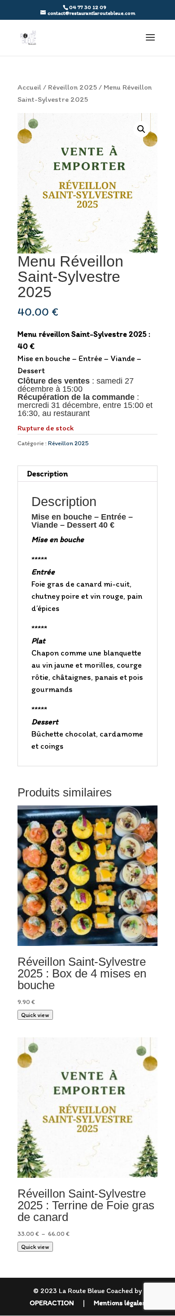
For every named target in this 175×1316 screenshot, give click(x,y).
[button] (141, 129)
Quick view (35, 1014)
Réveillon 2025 (72, 86)
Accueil (29, 86)
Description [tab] (47, 474)
